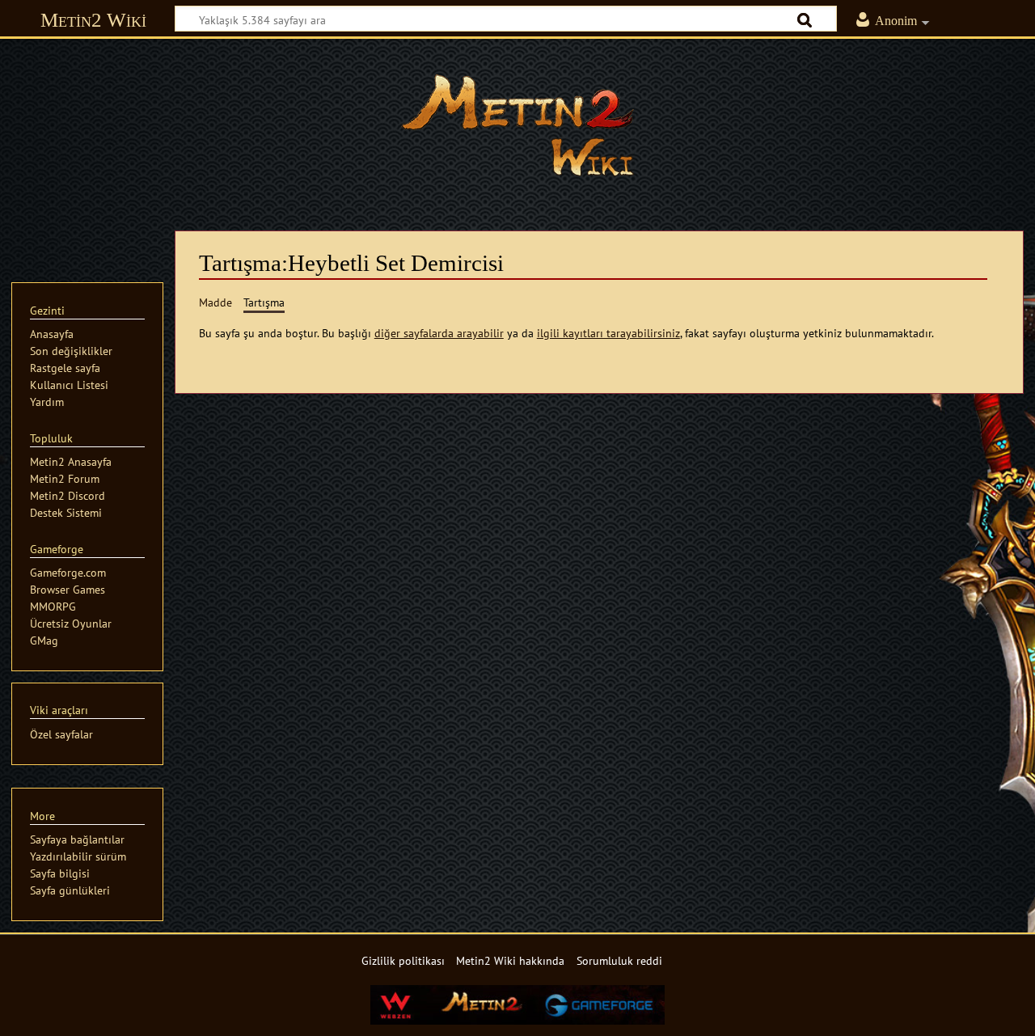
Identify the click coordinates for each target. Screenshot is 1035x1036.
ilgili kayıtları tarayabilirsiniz (608, 332)
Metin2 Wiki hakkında (510, 960)
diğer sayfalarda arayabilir (439, 332)
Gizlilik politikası (403, 960)
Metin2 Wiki (93, 20)
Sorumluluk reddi (619, 960)
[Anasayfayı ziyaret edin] (517, 125)
